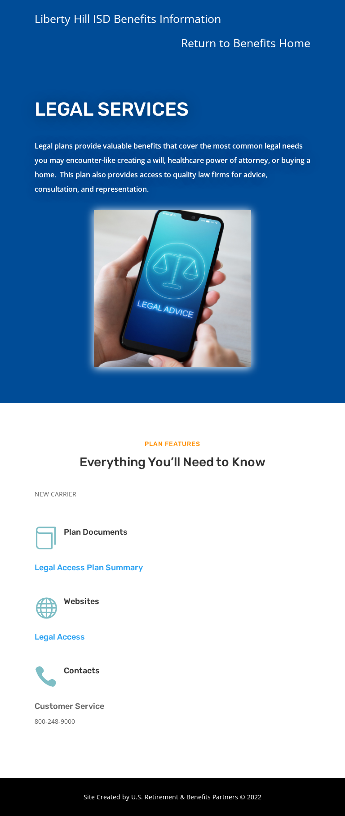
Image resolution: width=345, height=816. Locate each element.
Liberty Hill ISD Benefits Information (128, 18)
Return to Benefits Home (245, 42)
